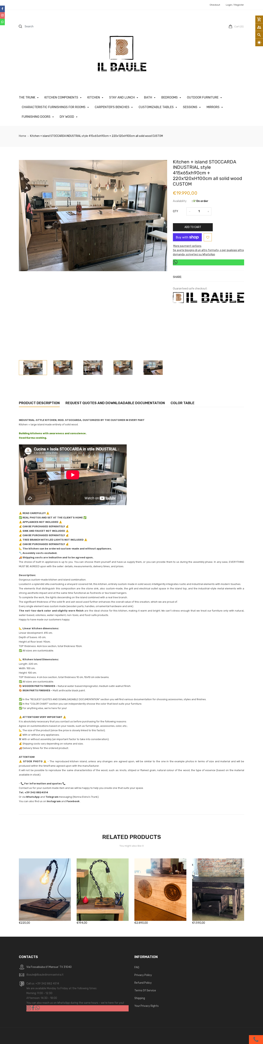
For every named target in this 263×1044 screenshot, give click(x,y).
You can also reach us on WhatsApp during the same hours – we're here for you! (75, 1002)
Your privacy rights (146, 1006)
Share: (177, 277)
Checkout (215, 4)
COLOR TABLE (182, 403)
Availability (180, 201)
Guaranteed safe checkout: (190, 288)
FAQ (136, 967)
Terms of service (145, 990)
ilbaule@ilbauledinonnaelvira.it (45, 974)
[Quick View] (50, 901)
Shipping (139, 998)
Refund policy (143, 982)
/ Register (238, 4)
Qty (175, 211)
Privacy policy (143, 975)
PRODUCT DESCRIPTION (39, 403)
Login (229, 4)
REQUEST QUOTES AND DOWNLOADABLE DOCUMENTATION (115, 403)
